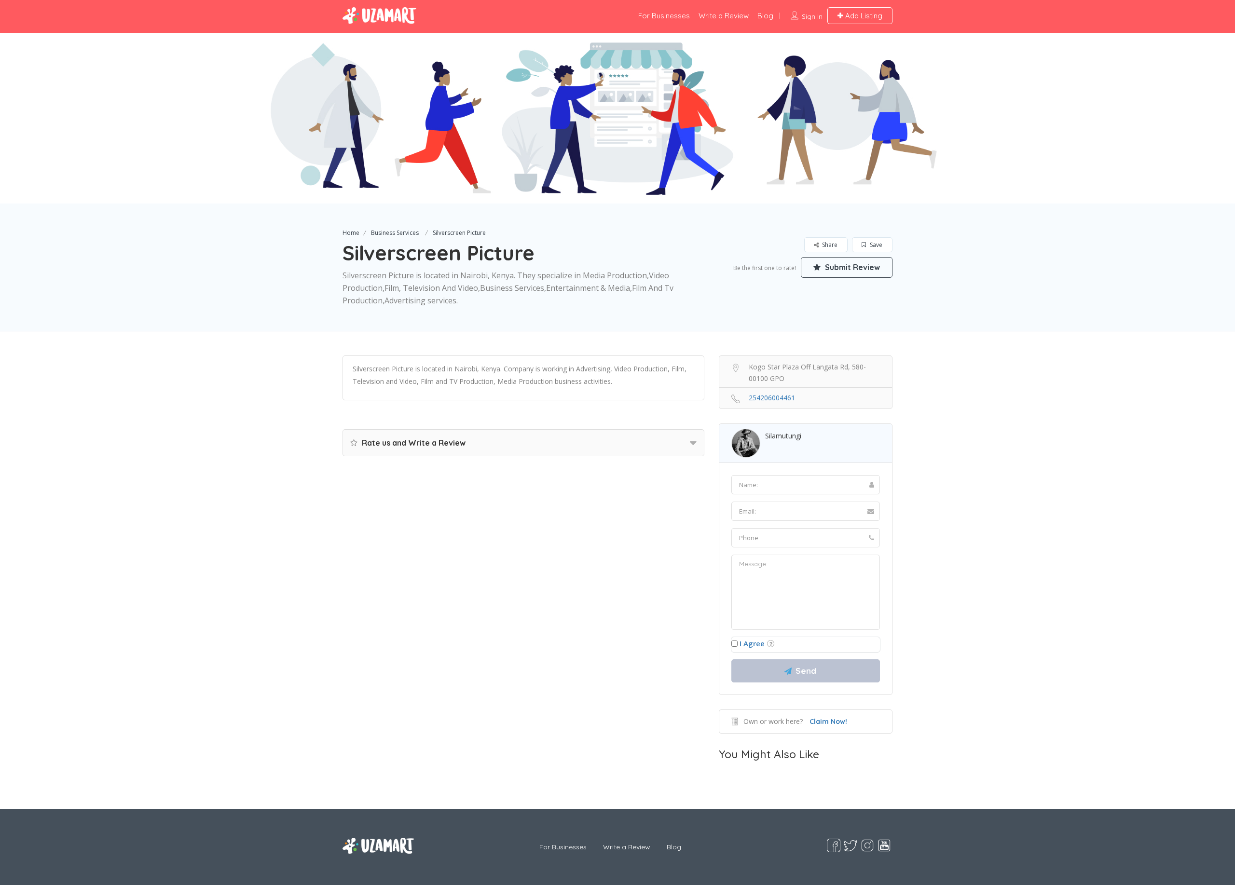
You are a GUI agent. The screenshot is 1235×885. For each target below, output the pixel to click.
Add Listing (862, 15)
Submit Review (851, 267)
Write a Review (724, 15)
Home (351, 233)
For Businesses (664, 15)
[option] (617, 118)
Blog (765, 15)
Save (875, 245)
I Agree (752, 643)
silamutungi (783, 435)
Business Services (395, 233)
